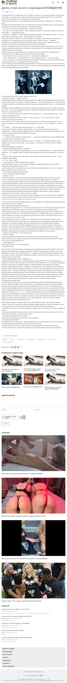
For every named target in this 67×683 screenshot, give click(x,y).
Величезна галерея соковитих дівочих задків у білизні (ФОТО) (24, 516)
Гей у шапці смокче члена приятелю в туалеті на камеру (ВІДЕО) (24, 558)
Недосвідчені (20, 339)
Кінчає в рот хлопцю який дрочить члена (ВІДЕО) (16, 623)
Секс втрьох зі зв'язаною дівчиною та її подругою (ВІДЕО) (22, 474)
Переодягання (30, 339)
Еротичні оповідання (8, 342)
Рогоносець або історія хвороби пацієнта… (52, 370)
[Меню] (53, 2)
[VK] (29, 675)
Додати (5, 423)
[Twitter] (32, 675)
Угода (25, 671)
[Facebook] (27, 675)
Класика (12, 339)
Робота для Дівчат (8, 666)
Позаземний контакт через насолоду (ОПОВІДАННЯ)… (32, 369)
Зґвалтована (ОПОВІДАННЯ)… (11, 387)
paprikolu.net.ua (21, 292)
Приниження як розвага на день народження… (10, 370)
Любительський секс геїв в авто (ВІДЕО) (13, 630)
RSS (42, 671)
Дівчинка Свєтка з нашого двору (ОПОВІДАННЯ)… (53, 388)
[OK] (35, 675)
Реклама (30, 671)
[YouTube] (40, 675)
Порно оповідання (11, 335)
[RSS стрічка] (43, 675)
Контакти (37, 671)
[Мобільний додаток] (24, 675)
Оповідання (6, 660)
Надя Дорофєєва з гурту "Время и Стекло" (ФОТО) (15, 609)
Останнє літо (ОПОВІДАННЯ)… (33, 387)
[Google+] (37, 675)
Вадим (3, 639)
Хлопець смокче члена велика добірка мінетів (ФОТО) (17, 616)
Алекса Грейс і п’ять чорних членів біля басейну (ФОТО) (21, 601)
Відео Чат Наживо (8, 648)
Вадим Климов (6, 618)
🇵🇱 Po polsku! (10, 11)
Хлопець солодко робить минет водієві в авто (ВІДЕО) (17, 637)
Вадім (3, 632)
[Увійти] (62, 2)
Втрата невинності (41, 339)
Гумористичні (52, 339)
